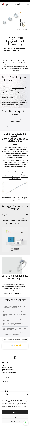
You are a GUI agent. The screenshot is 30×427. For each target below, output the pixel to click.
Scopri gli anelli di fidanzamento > (13, 293)
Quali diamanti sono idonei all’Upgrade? (14, 311)
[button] (27, 395)
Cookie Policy (11, 425)
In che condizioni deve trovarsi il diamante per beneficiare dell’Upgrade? (15, 333)
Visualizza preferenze (15, 421)
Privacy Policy (18, 425)
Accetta (15, 412)
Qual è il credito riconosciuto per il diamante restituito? (13, 324)
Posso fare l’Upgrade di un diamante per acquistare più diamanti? (14, 328)
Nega (15, 417)
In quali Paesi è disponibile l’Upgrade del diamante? (14, 314)
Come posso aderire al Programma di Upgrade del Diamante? (14, 307)
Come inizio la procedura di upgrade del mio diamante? (14, 319)
